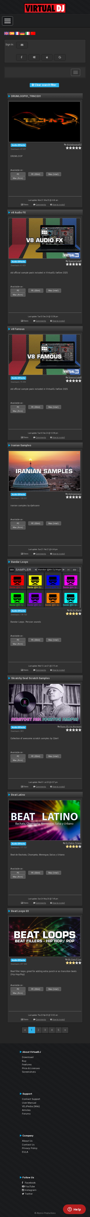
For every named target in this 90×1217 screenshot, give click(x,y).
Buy (24, 1060)
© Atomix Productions (45, 1213)
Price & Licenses (31, 1068)
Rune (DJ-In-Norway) (70, 726)
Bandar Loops (19, 561)
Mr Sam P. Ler (74, 959)
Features (27, 1064)
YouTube (29, 1186)
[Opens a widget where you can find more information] (74, 1209)
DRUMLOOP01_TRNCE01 (26, 96)
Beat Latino (18, 794)
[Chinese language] (33, 33)
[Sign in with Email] (22, 45)
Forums (26, 1113)
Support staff (74, 261)
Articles (26, 1110)
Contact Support (31, 1099)
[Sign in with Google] (60, 57)
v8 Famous (17, 329)
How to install (58, 204)
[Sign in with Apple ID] (47, 57)
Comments (41, 204)
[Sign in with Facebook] (21, 57)
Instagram (30, 1190)
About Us (27, 1140)
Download (27, 1057)
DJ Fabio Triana (73, 843)
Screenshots (29, 1071)
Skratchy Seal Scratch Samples (30, 678)
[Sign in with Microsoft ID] (34, 57)
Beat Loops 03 (20, 911)
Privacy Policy (29, 1148)
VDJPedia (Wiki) (31, 1106)
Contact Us (28, 1144)
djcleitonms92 (74, 144)
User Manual (29, 1102)
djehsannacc (74, 494)
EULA (25, 1151)
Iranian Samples (21, 445)
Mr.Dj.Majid (75, 610)
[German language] (22, 33)
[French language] (17, 33)
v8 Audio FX (18, 212)
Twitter (28, 1193)
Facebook (29, 1182)
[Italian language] (27, 33)
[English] (6, 33)
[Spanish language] (11, 33)
